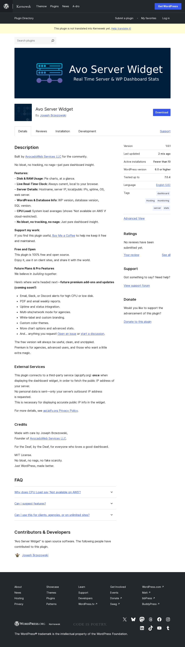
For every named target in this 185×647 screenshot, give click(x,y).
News (17, 592)
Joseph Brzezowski (53, 115)
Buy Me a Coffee (63, 235)
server (157, 208)
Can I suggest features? (30, 503)
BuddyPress (151, 603)
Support (165, 131)
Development (87, 131)
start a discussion (92, 334)
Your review (131, 255)
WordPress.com (153, 586)
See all (166, 255)
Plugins (50, 598)
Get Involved (118, 586)
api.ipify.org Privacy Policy (60, 410)
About (18, 586)
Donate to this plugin (137, 321)
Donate (116, 598)
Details (22, 131)
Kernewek (54, 624)
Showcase (52, 586)
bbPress (148, 598)
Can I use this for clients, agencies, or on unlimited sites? (52, 515)
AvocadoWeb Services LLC (43, 156)
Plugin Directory (24, 18)
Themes (51, 592)
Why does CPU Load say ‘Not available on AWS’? (47, 492)
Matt (146, 592)
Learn (81, 586)
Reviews (41, 131)
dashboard (163, 193)
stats (166, 208)
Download (161, 112)
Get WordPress (168, 6)
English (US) (163, 184)
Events (114, 592)
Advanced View (134, 218)
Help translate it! (121, 28)
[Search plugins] (52, 40)
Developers (85, 598)
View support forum (137, 285)
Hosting (150, 200)
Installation (62, 131)
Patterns (51, 603)
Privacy (18, 603)
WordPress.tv (88, 603)
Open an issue (67, 334)
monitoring (163, 200)
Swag (115, 603)
